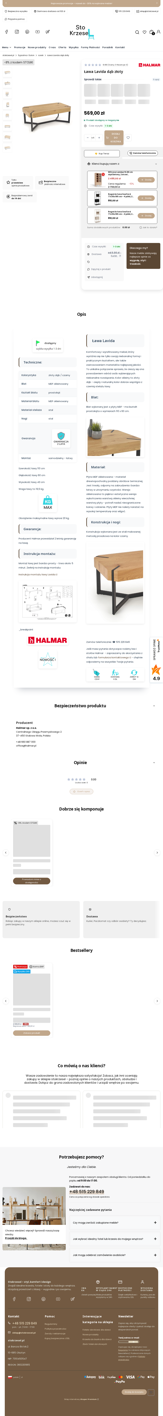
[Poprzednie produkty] (6, 853)
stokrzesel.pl (8, 55)
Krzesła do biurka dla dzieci (97, 1339)
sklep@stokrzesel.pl (149, 11)
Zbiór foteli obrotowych (95, 1344)
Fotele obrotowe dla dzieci (97, 1329)
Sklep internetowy (80, 1399)
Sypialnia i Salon (26, 55)
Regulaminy (51, 1324)
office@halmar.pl (26, 745)
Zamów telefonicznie (144, 153)
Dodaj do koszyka (116, 137)
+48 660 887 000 (25, 741)
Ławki (40, 55)
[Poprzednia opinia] (6, 1105)
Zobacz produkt (31, 1033)
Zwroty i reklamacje (55, 1333)
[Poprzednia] (6, 3)
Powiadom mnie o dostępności (31, 881)
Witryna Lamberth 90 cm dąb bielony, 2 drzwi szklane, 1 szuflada (120, 173)
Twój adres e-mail (128, 1337)
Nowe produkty (91, 1334)
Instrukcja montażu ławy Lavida (37, 574)
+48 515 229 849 (86, 1191)
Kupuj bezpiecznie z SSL (57, 1338)
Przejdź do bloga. (16, 1238)
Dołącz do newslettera (133, 1341)
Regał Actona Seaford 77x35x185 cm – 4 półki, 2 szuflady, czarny (120, 195)
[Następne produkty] (157, 853)
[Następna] (157, 3)
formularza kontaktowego (113, 657)
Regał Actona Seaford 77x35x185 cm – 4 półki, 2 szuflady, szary (120, 213)
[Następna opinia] (157, 1105)
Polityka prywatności (55, 1328)
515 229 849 (124, 11)
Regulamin (123, 1350)
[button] (128, 137)
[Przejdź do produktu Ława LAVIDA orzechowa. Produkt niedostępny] (31, 853)
